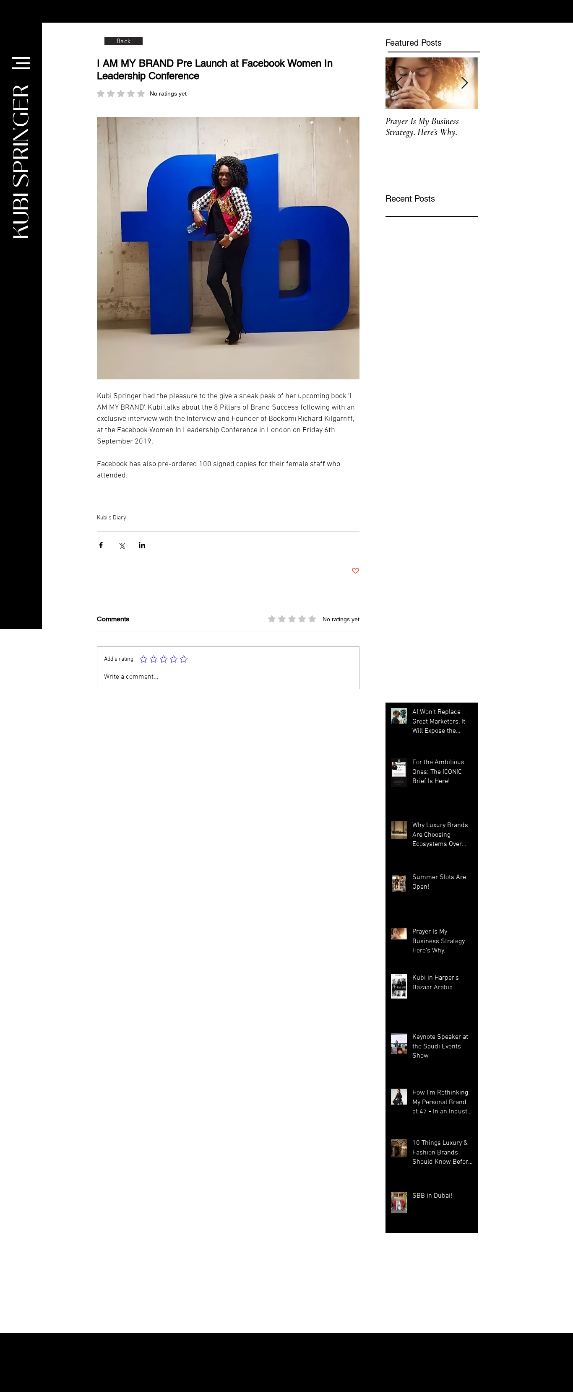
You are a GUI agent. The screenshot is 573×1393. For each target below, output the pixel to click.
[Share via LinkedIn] (142, 545)
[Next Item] (464, 83)
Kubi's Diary (111, 517)
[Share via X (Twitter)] (121, 545)
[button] (21, 63)
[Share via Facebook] (101, 545)
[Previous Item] (399, 83)
